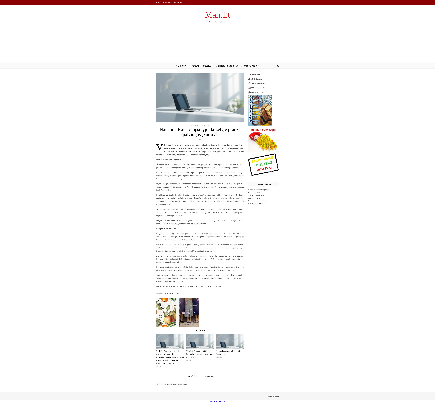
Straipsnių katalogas (256, 195)
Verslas (195, 66)
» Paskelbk (178, 2)
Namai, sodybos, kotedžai (258, 201)
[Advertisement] (217, 46)
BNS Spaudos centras (172, 293)
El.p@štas (160, 2)
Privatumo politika (217, 402)
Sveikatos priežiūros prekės (258, 189)
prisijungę (163, 384)
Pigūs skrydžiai (254, 192)
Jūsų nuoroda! (256, 203)
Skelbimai (207, 66)
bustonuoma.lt (254, 198)
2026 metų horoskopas (227, 66)
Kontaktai (169, 2)
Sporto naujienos (250, 66)
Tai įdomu (181, 66)
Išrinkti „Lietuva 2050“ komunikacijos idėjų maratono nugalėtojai (199, 354)
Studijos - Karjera (200, 126)
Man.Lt (217, 14)
